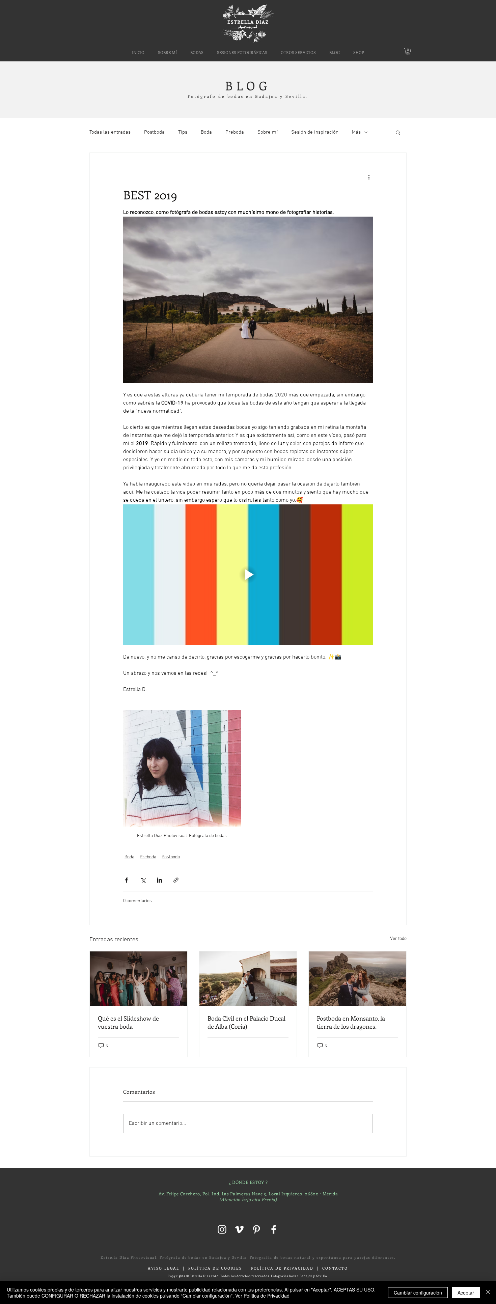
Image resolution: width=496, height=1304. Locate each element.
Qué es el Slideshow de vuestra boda (128, 1022)
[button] (298, 52)
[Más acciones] (369, 177)
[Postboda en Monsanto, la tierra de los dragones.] (357, 978)
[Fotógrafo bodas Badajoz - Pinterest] (256, 1229)
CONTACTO (335, 1268)
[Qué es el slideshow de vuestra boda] (138, 978)
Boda (206, 132)
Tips (182, 132)
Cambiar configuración (418, 1292)
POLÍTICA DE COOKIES (215, 1268)
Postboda (154, 132)
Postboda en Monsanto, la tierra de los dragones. (351, 1022)
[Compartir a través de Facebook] (126, 880)
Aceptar (466, 1292)
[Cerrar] (488, 1292)
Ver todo (398, 939)
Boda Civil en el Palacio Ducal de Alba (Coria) (246, 1022)
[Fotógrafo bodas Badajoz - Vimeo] (239, 1229)
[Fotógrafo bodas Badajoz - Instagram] (222, 1229)
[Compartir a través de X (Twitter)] (143, 880)
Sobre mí (267, 132)
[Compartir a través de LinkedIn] (159, 880)
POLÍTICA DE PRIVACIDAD (282, 1268)
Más (356, 132)
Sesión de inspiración (314, 132)
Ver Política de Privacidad (262, 1295)
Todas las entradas (110, 132)
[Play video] (248, 574)
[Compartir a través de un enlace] (176, 880)
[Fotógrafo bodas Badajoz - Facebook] (273, 1229)
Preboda (234, 132)
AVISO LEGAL (163, 1268)
